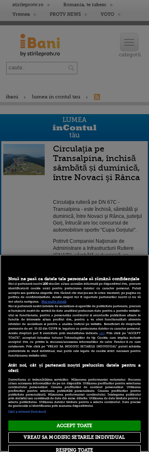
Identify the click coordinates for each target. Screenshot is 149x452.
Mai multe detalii (53, 301)
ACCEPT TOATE (74, 425)
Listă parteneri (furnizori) (27, 411)
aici (101, 333)
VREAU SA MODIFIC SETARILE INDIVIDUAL (74, 437)
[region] (74, 353)
